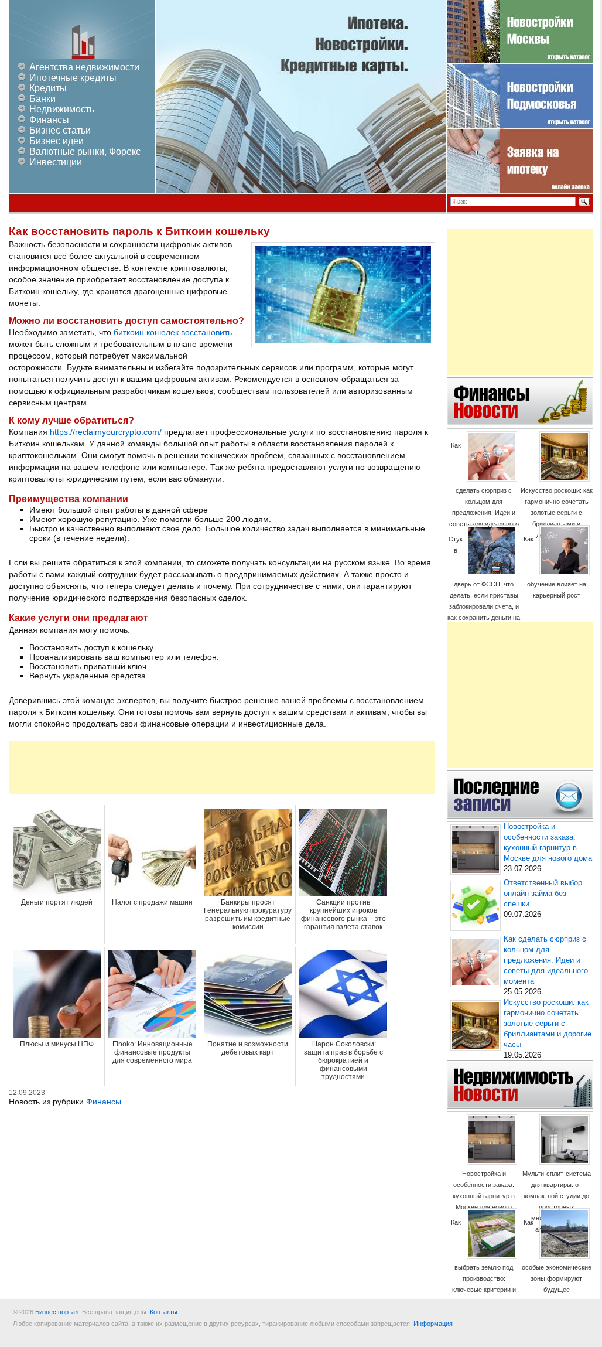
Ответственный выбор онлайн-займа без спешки (543, 893)
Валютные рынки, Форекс (85, 151)
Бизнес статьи (60, 130)
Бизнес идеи (56, 141)
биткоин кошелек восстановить (173, 332)
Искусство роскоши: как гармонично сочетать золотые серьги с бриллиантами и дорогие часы (557, 512)
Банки (42, 99)
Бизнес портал (56, 1311)
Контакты (163, 1311)
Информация (433, 1323)
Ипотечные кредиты (73, 78)
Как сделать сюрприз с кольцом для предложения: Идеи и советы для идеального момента (484, 490)
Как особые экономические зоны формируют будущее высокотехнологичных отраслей (556, 1267)
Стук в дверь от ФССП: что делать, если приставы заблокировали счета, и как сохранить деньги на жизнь (483, 584)
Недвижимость (61, 109)
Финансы (49, 120)
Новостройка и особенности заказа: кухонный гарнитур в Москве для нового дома (484, 1196)
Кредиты (48, 88)
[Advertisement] (222, 767)
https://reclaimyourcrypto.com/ (106, 432)
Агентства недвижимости (84, 67)
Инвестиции (55, 162)
